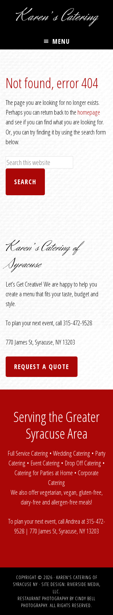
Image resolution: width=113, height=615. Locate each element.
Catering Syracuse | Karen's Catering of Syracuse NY (56, 17)
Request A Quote (41, 366)
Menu (61, 41)
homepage (89, 112)
